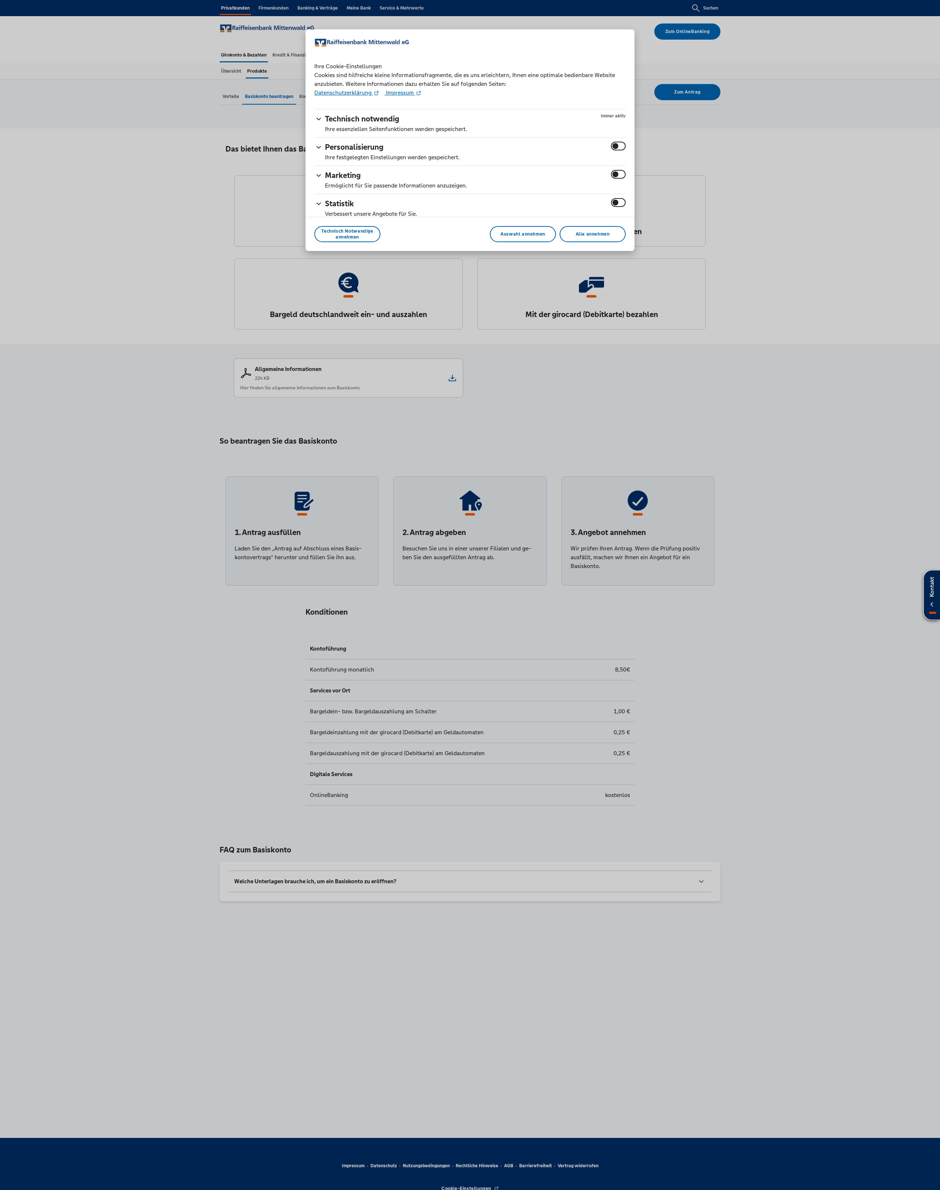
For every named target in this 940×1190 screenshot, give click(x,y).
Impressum (399, 92)
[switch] (618, 146)
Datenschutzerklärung (343, 92)
